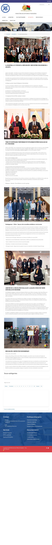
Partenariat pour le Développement (34, 426)
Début (6, 386)
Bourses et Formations (8, 437)
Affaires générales (7, 435)
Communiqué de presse (32, 435)
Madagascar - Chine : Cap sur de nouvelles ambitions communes (23, 224)
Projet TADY (14, 20)
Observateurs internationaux (33, 439)
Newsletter (5, 20)
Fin (41, 386)
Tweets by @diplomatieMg (9, 409)
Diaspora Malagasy (31, 424)
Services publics (43, 17)
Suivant (37, 386)
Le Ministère (11, 17)
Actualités (33, 17)
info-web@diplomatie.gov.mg (10, 426)
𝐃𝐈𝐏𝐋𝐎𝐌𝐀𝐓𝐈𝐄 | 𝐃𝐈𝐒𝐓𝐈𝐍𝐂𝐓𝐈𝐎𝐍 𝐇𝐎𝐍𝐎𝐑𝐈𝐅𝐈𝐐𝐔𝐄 (17, 351)
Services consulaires (7, 433)
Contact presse (30, 437)
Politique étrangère (22, 17)
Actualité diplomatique (32, 433)
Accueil (4, 17)
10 (34, 386)
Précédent (11, 386)
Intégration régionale (31, 422)
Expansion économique (32, 420)
